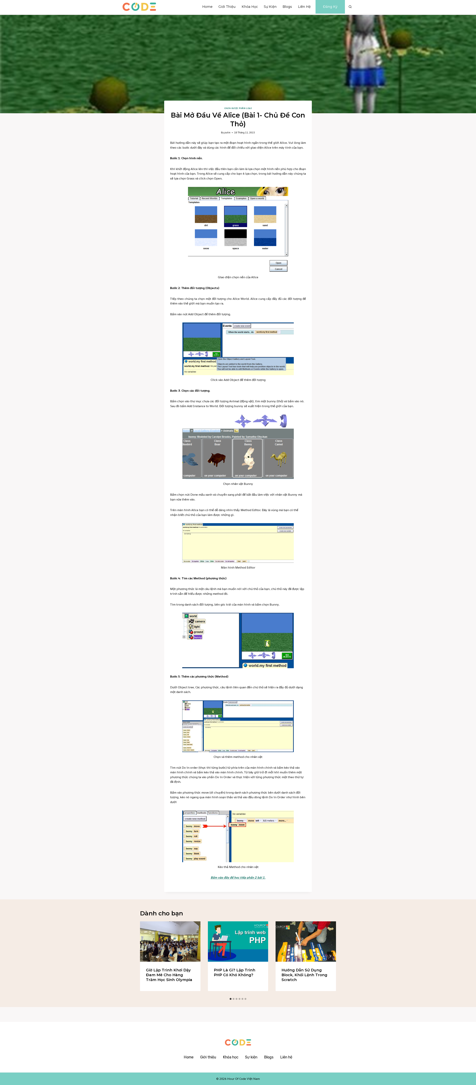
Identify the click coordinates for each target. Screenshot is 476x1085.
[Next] (330, 956)
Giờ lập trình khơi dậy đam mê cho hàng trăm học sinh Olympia (169, 975)
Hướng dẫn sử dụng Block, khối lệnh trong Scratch (304, 975)
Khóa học (250, 7)
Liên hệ (304, 7)
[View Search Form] (350, 6)
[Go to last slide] (146, 956)
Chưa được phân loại (238, 108)
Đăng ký (330, 7)
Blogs (287, 7)
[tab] (230, 999)
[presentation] (170, 941)
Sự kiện (270, 7)
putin (227, 132)
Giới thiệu (227, 7)
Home (207, 7)
